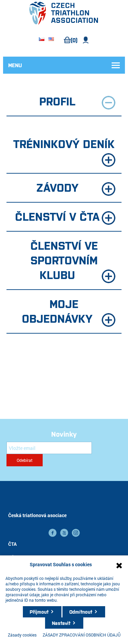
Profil (57, 100)
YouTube (64, 533)
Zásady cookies (22, 635)
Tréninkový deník (64, 143)
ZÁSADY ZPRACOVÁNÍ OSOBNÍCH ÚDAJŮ (81, 635)
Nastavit (61, 623)
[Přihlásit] (86, 40)
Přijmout (39, 612)
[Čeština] (41, 39)
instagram (76, 533)
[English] (51, 39)
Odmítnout (80, 612)
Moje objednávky (57, 310)
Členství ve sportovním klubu (64, 259)
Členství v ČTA (57, 216)
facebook (52, 533)
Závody (57, 187)
